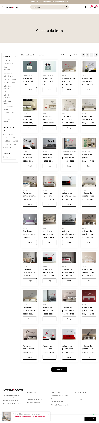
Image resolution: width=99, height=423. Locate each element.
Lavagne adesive (9, 116)
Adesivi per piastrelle (7, 87)
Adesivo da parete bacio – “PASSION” (88, 349)
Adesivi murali (8, 76)
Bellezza (25, 152)
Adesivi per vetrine (7, 102)
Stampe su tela (8, 60)
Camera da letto (28, 75)
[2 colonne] (87, 55)
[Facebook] (76, 399)
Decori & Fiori (86, 152)
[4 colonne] (96, 55)
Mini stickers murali (7, 120)
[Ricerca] (66, 7)
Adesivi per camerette (69, 152)
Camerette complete (7, 68)
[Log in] (85, 7)
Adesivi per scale (9, 92)
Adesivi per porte (9, 79)
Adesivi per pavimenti (7, 96)
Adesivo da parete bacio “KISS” (48, 349)
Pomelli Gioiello (8, 113)
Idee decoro (7, 73)
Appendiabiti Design (8, 108)
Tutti (5, 131)
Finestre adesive (9, 83)
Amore (64, 75)
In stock (9, 157)
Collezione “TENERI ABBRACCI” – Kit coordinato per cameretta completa (30, 416)
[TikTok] (86, 399)
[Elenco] (83, 55)
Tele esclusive (8, 64)
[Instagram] (81, 399)
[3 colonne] (91, 55)
